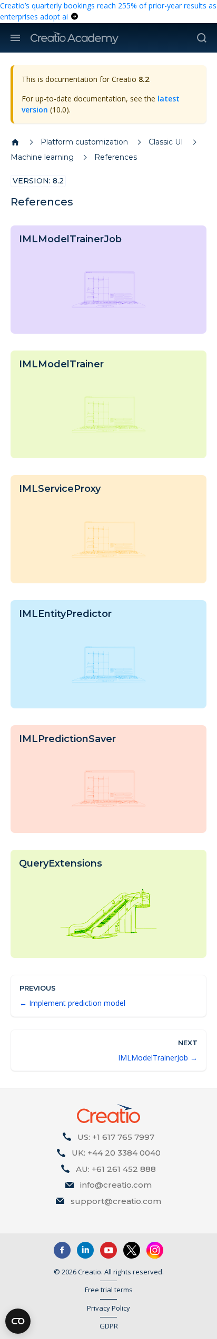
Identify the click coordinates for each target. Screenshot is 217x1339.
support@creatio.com (116, 1201)
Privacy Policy (108, 1308)
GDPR (109, 1326)
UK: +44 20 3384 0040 (116, 1153)
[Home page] (15, 142)
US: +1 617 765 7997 (115, 1137)
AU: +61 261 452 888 (116, 1169)
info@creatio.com (116, 1185)
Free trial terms (109, 1289)
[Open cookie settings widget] (18, 1321)
